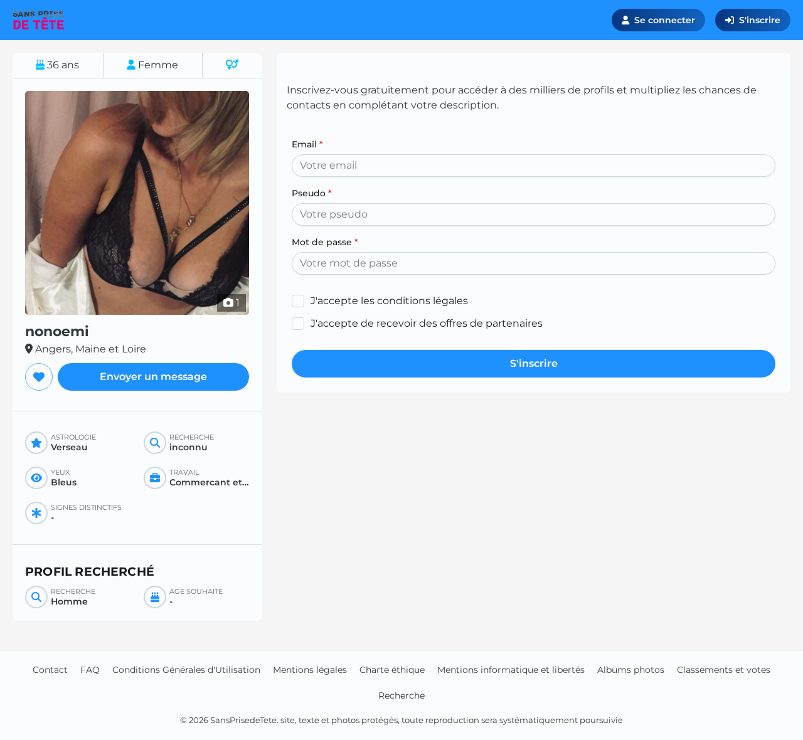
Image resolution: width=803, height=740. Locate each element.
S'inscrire (759, 20)
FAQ (90, 669)
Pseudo (312, 193)
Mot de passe (325, 242)
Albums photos (630, 669)
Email (307, 144)
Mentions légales (310, 669)
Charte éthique (392, 669)
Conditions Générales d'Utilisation (186, 669)
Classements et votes (723, 669)
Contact (50, 669)
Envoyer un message (153, 377)
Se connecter (664, 20)
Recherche (401, 695)
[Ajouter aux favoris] (39, 377)
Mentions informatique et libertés (511, 669)
